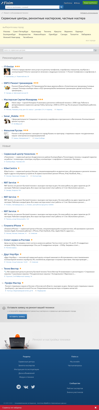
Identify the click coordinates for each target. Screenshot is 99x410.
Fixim (8, 2)
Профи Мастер (13, 282)
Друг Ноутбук (11, 254)
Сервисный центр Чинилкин (19, 153)
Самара (64, 34)
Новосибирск (40, 34)
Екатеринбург (9, 34)
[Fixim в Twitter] (33, 386)
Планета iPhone (12, 225)
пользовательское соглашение (25, 403)
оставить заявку (17, 316)
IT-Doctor (9, 66)
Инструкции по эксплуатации (26, 369)
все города (90, 40)
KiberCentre (10, 168)
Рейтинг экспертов (75, 388)
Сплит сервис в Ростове (17, 239)
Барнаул (79, 31)
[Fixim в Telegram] (18, 386)
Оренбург (53, 34)
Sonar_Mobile (11, 115)
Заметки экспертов (26, 365)
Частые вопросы (75, 365)
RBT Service (10, 182)
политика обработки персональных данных (51, 403)
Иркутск (57, 31)
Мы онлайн (75, 361)
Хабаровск (86, 34)
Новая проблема (90, 3)
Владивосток (25, 34)
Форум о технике (26, 377)
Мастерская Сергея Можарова (20, 99)
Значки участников (75, 392)
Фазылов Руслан (13, 130)
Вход (78, 3)
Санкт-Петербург (20, 31)
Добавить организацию (89, 13)
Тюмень (47, 31)
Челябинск (28, 37)
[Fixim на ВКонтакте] (26, 386)
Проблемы (68, 3)
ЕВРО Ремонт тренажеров (18, 82)
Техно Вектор (11, 268)
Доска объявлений (27, 373)
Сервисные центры (26, 361)
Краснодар (36, 31)
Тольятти (74, 34)
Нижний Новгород (11, 37)
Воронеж (68, 31)
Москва (6, 31)
